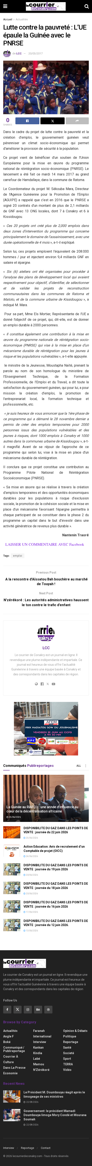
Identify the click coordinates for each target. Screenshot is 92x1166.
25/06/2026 (14, 817)
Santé (67, 1047)
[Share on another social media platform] (77, 120)
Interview (39, 1042)
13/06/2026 (31, 930)
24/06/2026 (31, 856)
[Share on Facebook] (27, 120)
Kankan (38, 1047)
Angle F (8, 1036)
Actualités (22, 19)
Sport (67, 1058)
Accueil (7, 19)
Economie (10, 1073)
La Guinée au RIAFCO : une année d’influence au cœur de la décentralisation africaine (42, 809)
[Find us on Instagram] (28, 1009)
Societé (68, 1053)
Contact (45, 1148)
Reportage (70, 1042)
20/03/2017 (35, 53)
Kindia (37, 1053)
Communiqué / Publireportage (14, 1049)
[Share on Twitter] (52, 120)
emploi (17, 555)
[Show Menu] (5, 6)
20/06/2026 (31, 875)
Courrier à (10, 1056)
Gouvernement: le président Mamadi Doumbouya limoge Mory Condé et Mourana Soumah (55, 1115)
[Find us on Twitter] (17, 1009)
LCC (19, 53)
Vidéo (67, 1070)
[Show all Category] (85, 766)
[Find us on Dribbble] (48, 1009)
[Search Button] (87, 6)
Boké (6, 1042)
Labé (36, 1058)
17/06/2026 (31, 912)
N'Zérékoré (41, 1070)
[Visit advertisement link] (46, 728)
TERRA (68, 1064)
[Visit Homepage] (46, 6)
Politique (69, 1036)
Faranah (39, 1031)
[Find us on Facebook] (7, 1009)
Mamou (38, 1064)
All (78, 765)
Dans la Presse (14, 1067)
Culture (8, 1062)
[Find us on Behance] (38, 1009)
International (42, 1036)
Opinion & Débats (75, 1031)
